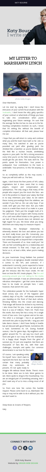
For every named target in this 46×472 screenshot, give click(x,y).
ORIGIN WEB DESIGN (28, 463)
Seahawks (7, 112)
